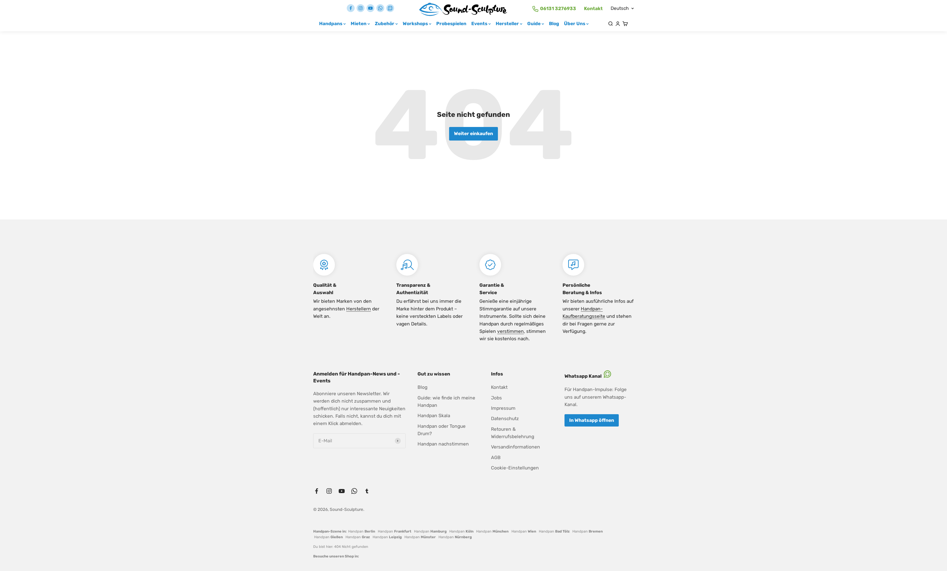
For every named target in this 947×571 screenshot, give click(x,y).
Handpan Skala (434, 415)
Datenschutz (505, 418)
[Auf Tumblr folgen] (390, 8)
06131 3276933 (558, 8)
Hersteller (507, 23)
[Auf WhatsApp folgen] (380, 8)
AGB (496, 457)
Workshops (415, 23)
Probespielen (451, 23)
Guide (534, 23)
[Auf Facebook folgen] (351, 8)
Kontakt (593, 8)
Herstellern (358, 309)
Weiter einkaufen (473, 133)
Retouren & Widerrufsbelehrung (512, 432)
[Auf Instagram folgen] (360, 8)
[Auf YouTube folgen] (370, 8)
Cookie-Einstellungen (515, 468)
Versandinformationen (515, 447)
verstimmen (510, 331)
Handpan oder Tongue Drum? (442, 429)
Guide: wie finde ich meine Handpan (446, 401)
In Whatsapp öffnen (591, 420)
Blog (554, 23)
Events (479, 23)
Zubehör (384, 23)
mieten (358, 23)
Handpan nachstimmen (443, 444)
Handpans (330, 23)
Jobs (496, 398)
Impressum (503, 408)
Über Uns (574, 23)
